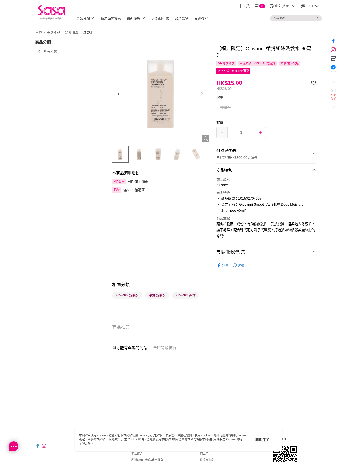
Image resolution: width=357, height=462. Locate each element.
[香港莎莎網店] (51, 13)
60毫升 (225, 107)
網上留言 (206, 453)
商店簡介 (137, 453)
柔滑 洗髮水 (157, 295)
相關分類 (121, 284)
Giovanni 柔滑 (186, 295)
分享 (225, 265)
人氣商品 (333, 96)
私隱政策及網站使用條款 (147, 460)
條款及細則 (207, 460)
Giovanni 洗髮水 (127, 295)
